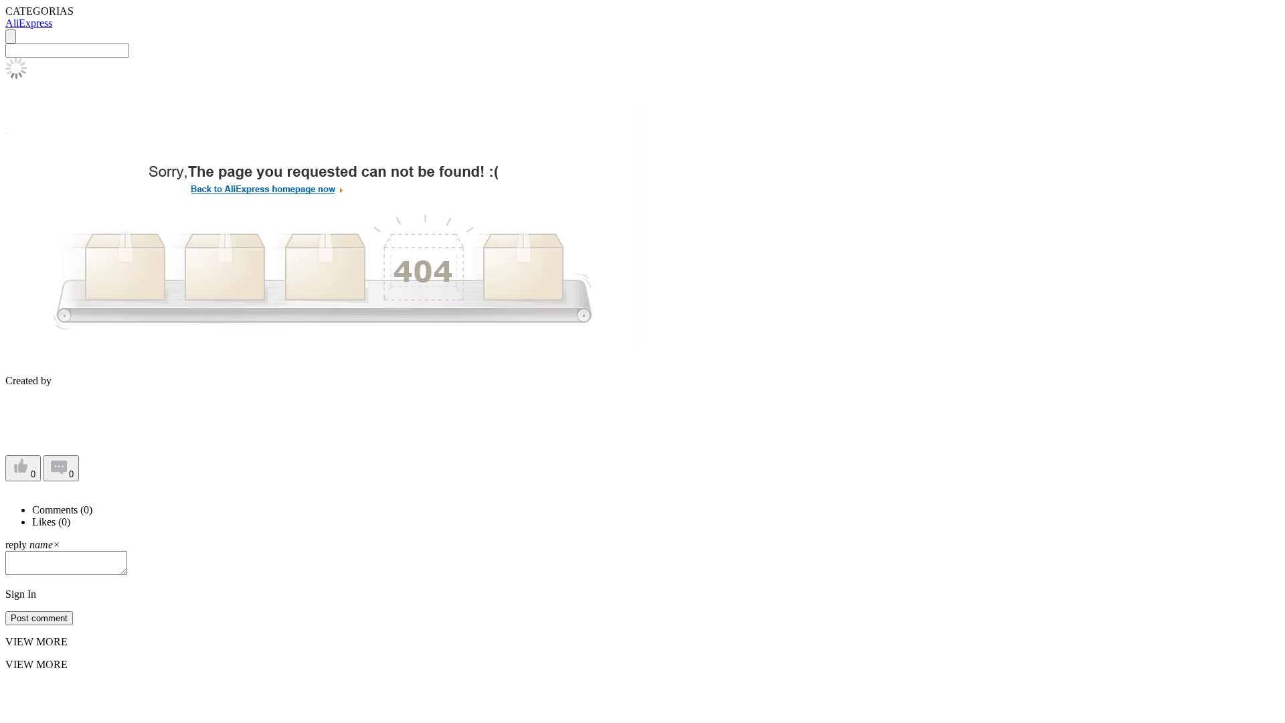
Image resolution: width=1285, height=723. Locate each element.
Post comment (39, 618)
